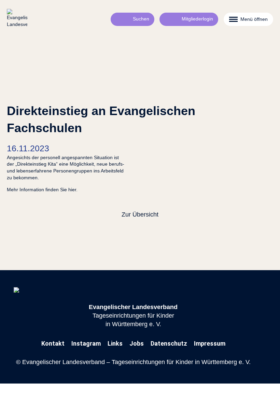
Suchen (141, 19)
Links (115, 343)
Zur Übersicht (140, 214)
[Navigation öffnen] (248, 19)
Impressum (209, 343)
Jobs (136, 343)
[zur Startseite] (17, 19)
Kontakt (53, 343)
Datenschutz (169, 343)
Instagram (86, 343)
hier (72, 189)
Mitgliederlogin (197, 19)
